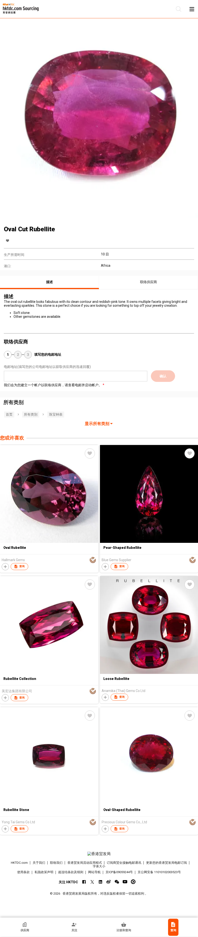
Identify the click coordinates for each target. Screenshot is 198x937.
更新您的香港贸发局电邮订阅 (166, 862)
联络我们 (56, 862)
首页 (9, 414)
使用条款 (23, 872)
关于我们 (39, 862)
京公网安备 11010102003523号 (159, 872)
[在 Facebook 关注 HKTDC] (84, 881)
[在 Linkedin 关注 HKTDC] (100, 881)
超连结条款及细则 (70, 872)
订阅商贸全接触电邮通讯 (124, 862)
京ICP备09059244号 (119, 872)
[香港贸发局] (99, 854)
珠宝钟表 (56, 414)
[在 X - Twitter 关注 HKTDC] (92, 881)
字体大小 (99, 866)
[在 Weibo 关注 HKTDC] (108, 881)
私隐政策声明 (44, 872)
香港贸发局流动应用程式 (84, 862)
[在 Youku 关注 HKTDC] (133, 881)
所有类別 (30, 414)
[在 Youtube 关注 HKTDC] (125, 881)
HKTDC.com (19, 862)
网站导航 (94, 872)
